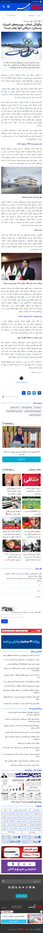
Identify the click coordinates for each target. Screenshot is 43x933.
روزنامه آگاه (11, 832)
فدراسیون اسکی (27, 407)
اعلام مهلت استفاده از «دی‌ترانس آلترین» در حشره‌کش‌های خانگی (21, 698)
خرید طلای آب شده (35, 814)
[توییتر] (23, 887)
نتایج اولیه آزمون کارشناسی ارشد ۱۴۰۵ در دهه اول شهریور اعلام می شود (21, 727)
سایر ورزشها (32, 15)
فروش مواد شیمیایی (34, 821)
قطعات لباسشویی (8, 821)
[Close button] (41, 911)
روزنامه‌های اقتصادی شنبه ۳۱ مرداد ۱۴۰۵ (26, 802)
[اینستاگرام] (26, 887)
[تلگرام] (33, 887)
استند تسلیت (6, 814)
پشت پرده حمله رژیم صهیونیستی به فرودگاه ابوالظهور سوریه (20, 655)
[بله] (30, 887)
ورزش (39, 15)
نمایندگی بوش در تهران (9, 825)
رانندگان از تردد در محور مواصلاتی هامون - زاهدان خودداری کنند (21, 676)
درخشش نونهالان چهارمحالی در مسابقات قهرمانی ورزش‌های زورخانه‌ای (21, 691)
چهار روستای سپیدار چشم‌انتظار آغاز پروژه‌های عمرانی (23, 664)
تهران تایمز (32, 832)
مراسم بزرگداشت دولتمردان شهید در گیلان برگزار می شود (21, 761)
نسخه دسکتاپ (21, 896)
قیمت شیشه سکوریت (20, 810)
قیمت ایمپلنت (20, 821)
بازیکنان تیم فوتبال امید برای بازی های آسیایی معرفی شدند (21, 681)
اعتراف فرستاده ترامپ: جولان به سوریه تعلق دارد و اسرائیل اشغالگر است (21, 669)
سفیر (5, 810)
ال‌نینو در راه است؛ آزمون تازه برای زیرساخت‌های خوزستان (22, 732)
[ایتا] (9, 887)
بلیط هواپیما (22, 825)
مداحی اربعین (36, 817)
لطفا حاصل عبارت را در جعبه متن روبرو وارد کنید (26, 612)
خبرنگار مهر (31, 75)
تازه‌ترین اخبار (36, 651)
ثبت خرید (21, 459)
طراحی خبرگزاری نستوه (32, 929)
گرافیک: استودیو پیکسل (14, 929)
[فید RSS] (16, 887)
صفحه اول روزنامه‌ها (33, 770)
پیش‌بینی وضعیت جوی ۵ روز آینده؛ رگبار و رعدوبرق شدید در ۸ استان (20, 755)
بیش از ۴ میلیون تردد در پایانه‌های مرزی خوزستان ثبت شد (21, 660)
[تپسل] (3, 423)
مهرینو (4, 828)
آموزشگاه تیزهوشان (35, 825)
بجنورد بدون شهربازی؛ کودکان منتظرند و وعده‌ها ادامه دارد (21, 686)
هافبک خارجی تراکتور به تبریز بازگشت (28, 743)
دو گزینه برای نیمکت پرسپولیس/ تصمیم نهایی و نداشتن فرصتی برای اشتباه (22, 720)
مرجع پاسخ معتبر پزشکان (9, 817)
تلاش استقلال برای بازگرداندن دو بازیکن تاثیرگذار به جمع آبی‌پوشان (22, 738)
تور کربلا (14, 814)
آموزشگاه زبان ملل (35, 828)
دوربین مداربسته (25, 817)
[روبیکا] (19, 887)
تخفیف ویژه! (14, 921)
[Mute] (8, 445)
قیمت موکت (23, 814)
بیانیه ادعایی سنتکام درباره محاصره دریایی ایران (25, 765)
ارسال (4, 621)
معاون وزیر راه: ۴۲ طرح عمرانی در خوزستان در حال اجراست (21, 703)
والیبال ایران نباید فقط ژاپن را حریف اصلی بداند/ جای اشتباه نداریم (21, 748)
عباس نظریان (15, 407)
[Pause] (4, 445)
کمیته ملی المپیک (35, 415)
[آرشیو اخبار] (12, 887)
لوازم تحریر (36, 810)
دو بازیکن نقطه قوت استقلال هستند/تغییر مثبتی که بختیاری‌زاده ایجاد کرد (23, 713)
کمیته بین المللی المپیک (14, 411)
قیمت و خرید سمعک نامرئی (17, 828)
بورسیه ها (38, 407)
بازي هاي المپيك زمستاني (33, 411)
